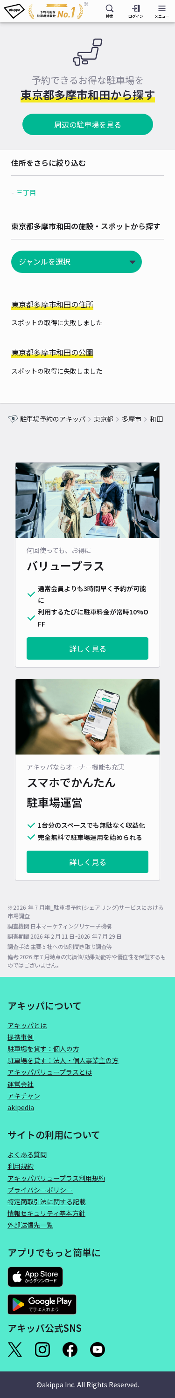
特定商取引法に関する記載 (46, 1201)
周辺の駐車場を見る (87, 124)
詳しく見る (87, 648)
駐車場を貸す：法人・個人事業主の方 (63, 1060)
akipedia (20, 1107)
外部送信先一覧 (30, 1224)
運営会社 (20, 1084)
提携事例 (20, 1037)
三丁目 (26, 192)
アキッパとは (27, 1025)
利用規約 (20, 1166)
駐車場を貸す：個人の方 (43, 1048)
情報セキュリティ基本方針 (46, 1213)
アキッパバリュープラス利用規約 (56, 1178)
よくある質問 (27, 1154)
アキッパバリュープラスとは (49, 1072)
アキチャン (23, 1095)
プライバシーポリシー (40, 1189)
